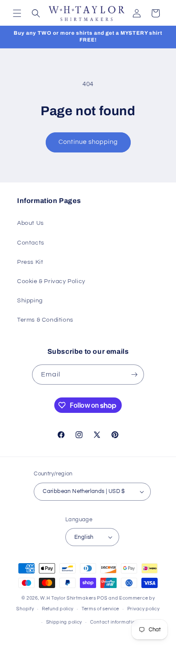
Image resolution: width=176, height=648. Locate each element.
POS (102, 598)
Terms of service (100, 608)
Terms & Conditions (45, 320)
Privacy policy (143, 608)
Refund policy (57, 608)
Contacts (30, 243)
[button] (17, 13)
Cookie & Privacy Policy (51, 281)
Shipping (30, 301)
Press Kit (30, 262)
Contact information (114, 622)
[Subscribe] (134, 374)
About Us (30, 223)
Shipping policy (64, 622)
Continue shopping (88, 142)
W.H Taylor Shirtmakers (68, 598)
